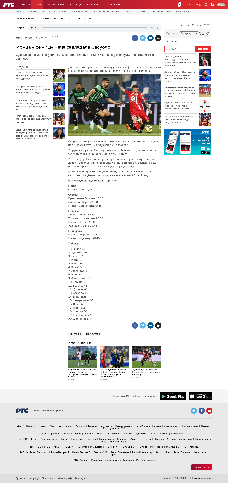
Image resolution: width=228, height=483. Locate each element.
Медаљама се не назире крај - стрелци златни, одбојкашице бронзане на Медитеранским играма (180, 92)
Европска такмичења (27, 18)
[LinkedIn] (150, 38)
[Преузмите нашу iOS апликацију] (200, 396)
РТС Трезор (156, 446)
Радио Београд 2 (60, 452)
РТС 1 (38, 446)
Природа (159, 439)
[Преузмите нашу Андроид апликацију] (173, 396)
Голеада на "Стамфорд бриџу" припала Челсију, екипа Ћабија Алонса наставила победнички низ (32, 105)
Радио (78, 4)
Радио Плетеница (119, 452)
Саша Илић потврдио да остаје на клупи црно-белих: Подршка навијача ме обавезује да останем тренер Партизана (33, 134)
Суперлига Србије (49, 18)
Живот (34, 439)
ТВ (69, 4)
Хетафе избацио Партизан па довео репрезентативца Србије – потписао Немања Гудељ (33, 89)
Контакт (84, 460)
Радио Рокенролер (142, 452)
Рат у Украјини (143, 425)
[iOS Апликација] (187, 142)
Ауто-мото (103, 12)
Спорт (37, 4)
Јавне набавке (113, 460)
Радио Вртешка (182, 452)
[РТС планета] (179, 4)
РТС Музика (172, 446)
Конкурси (128, 460)
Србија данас (65, 425)
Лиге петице (66, 18)
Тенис (41, 12)
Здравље (122, 439)
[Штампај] (158, 38)
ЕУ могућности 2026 (114, 428)
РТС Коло (142, 446)
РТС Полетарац (190, 446)
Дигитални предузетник (179, 439)
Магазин (59, 4)
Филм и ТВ (135, 439)
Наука (147, 439)
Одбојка (52, 12)
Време (157, 425)
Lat (189, 4)
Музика (63, 439)
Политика (31, 425)
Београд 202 (100, 452)
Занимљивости (49, 439)
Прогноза (172, 33)
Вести (25, 4)
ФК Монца (75, 333)
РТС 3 (56, 446)
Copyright (35, 478)
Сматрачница (191, 425)
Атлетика (90, 12)
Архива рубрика (182, 12)
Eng (198, 4)
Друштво (93, 425)
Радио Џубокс (163, 452)
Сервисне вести (172, 425)
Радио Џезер (200, 452)
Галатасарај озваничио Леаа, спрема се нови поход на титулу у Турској (33, 118)
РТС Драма (96, 446)
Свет (52, 425)
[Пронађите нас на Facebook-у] (202, 411)
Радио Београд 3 (81, 452)
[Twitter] (143, 38)
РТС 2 (47, 446)
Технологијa (77, 439)
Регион (43, 425)
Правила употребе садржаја (57, 478)
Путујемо (91, 439)
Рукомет (63, 12)
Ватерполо (77, 12)
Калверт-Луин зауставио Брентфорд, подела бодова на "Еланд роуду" (32, 75)
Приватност (22, 478)
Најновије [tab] (170, 41)
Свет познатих (106, 439)
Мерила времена (123, 425)
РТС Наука (81, 446)
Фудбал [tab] (22, 67)
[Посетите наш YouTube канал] (209, 411)
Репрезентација (83, 18)
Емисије (92, 4)
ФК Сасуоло (93, 333)
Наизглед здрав (118, 441)
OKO (47, 4)
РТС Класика (127, 446)
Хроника (80, 425)
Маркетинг (97, 460)
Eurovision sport (161, 12)
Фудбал (20, 12)
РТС (103, 4)
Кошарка (31, 12)
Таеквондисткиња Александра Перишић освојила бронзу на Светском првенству (180, 61)
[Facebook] (135, 38)
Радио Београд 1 (39, 452)
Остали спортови (121, 12)
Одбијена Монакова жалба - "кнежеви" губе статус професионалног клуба (179, 105)
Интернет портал (145, 460)
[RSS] (212, 4)
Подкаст (205, 425)
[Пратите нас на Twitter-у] (194, 411)
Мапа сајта (202, 467)
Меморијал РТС (141, 12)
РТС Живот (111, 446)
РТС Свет (68, 446)
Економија (106, 425)
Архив (114, 454)
